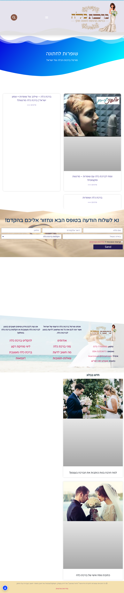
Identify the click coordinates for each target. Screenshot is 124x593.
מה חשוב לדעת (62, 352)
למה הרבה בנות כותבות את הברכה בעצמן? (93, 472)
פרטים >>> (92, 185)
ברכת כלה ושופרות (92, 197)
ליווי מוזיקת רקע (20, 346)
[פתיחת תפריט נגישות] (5, 588)
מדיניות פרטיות (62, 588)
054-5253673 (99, 351)
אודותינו (62, 340)
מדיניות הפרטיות (97, 242)
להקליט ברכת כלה (20, 340)
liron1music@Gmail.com (100, 356)
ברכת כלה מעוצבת (20, 352)
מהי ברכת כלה (62, 346)
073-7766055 (100, 346)
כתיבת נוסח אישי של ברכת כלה (93, 575)
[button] (46, 17)
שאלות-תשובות (62, 358)
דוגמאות (21, 358)
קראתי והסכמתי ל (105, 242)
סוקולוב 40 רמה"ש (99, 361)
